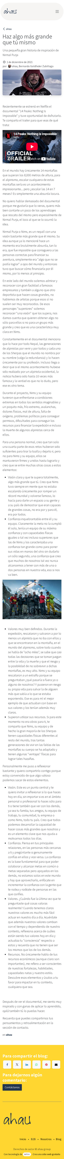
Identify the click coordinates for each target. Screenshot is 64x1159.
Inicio (23, 1139)
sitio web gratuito (51, 1154)
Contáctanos (12, 1087)
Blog (58, 1139)
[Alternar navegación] (57, 11)
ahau (9, 29)
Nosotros (46, 1139)
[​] (7, 1064)
